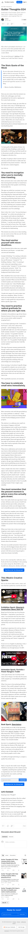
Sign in (25, 2)
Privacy (14, 922)
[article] (14, 865)
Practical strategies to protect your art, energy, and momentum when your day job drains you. (10, 880)
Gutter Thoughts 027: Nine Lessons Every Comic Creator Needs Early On (9, 861)
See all (4, 902)
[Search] (25, 855)
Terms (18, 922)
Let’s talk (23, 812)
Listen (24, 19)
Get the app (21, 927)
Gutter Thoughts (6, 6)
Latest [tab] (6, 855)
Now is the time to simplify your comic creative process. (9, 894)
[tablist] (7, 836)
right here (17, 56)
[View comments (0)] (7, 23)
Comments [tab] (4, 836)
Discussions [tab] (12, 855)
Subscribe (19, 2)
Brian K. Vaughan (14, 732)
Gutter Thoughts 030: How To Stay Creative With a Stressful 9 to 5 (9, 875)
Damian (6, 18)
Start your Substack (10, 927)
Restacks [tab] (11, 836)
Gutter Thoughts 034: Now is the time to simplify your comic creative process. (10, 890)
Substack (6, 931)
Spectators (16, 724)
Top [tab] (3, 855)
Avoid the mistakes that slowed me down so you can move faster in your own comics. (10, 865)
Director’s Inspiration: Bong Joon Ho (12, 608)
